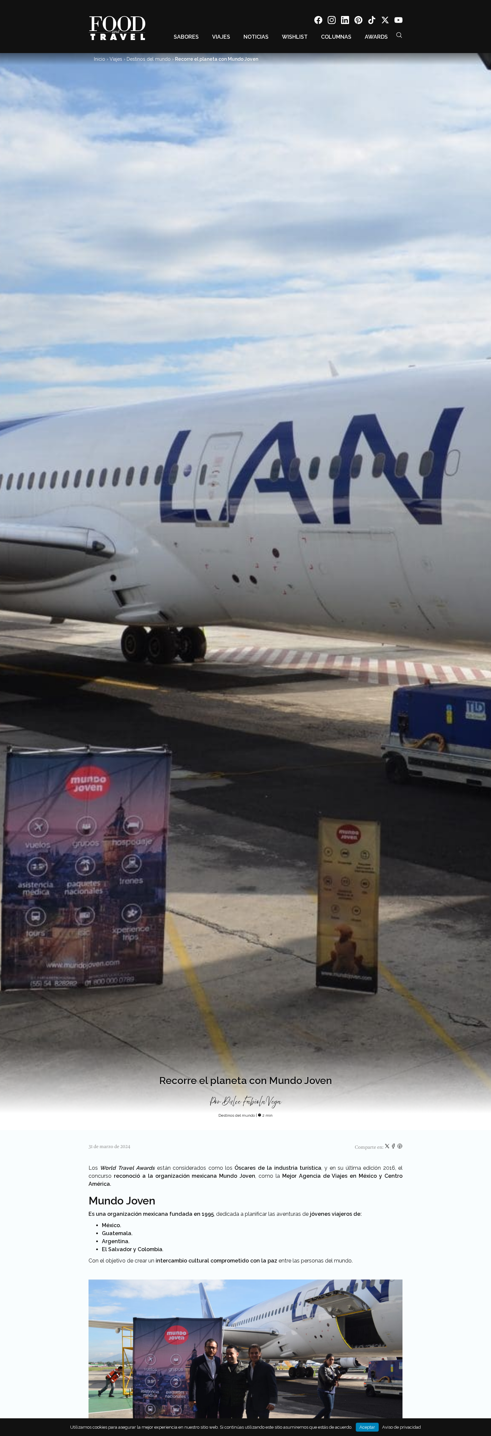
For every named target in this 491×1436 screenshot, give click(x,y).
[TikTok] (372, 21)
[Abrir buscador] (399, 35)
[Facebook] (318, 21)
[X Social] (385, 21)
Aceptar (367, 1427)
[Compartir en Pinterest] (399, 1147)
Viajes (221, 37)
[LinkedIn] (345, 21)
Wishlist (295, 37)
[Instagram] (332, 21)
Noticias (256, 37)
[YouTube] (398, 21)
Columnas (336, 37)
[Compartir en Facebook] (394, 1147)
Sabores (186, 37)
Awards (376, 37)
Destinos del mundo (149, 59)
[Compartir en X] (387, 1147)
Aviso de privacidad (401, 1427)
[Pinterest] (358, 21)
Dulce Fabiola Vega (252, 1102)
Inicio (99, 59)
